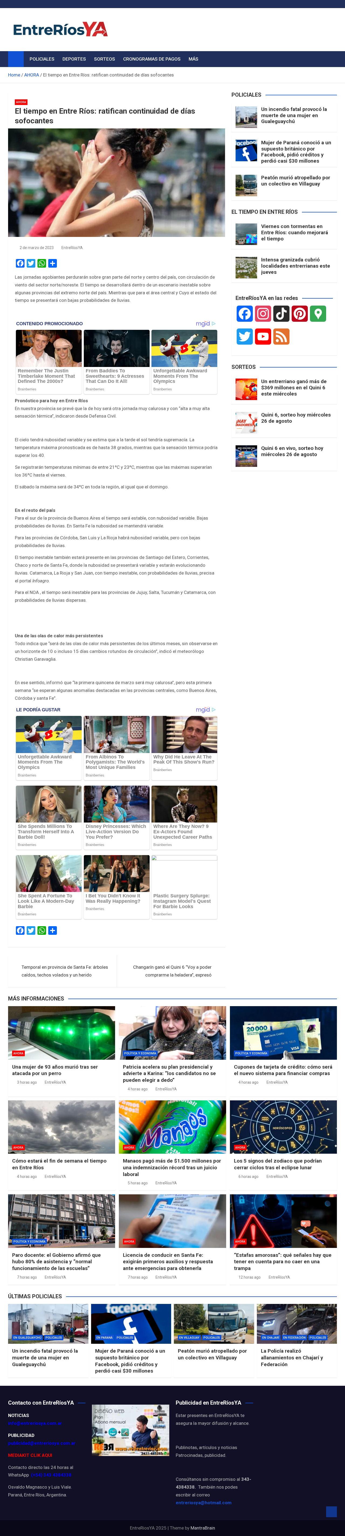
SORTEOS (104, 59)
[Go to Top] (331, 1511)
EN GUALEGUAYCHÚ (27, 1337)
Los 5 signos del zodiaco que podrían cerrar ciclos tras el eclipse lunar (278, 1164)
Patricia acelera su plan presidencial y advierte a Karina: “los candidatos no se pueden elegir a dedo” (169, 1073)
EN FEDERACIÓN (294, 1337)
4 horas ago (138, 1089)
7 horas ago (27, 1277)
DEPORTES (74, 59)
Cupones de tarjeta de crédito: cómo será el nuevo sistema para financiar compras (283, 1070)
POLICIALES (42, 59)
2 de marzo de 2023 (37, 248)
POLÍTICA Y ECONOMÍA (140, 1053)
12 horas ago (250, 1277)
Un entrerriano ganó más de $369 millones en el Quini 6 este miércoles (294, 387)
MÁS (193, 59)
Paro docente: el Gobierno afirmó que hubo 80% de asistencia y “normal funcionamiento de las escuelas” (56, 1261)
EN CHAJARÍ (270, 1337)
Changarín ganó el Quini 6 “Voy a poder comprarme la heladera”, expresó (172, 971)
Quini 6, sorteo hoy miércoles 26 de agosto (296, 418)
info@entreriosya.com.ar (35, 1423)
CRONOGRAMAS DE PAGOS (152, 59)
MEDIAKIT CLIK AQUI (30, 1455)
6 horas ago (248, 1176)
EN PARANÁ (104, 1337)
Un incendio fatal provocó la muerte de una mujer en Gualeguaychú (294, 115)
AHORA (21, 102)
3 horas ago (27, 1082)
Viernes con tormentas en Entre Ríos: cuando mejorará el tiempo (294, 232)
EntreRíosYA (72, 248)
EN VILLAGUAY (189, 1337)
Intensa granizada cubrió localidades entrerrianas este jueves (295, 266)
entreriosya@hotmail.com (204, 1502)
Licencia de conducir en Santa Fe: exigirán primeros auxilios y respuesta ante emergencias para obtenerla (168, 1261)
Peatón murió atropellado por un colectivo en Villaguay (295, 180)
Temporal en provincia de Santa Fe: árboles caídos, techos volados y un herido (65, 971)
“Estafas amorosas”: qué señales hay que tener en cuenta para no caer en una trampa (283, 1261)
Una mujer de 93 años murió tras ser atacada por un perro (55, 1070)
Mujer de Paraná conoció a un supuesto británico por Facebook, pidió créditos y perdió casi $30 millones (296, 151)
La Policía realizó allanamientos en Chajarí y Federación (292, 1357)
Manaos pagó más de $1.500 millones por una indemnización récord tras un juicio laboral (172, 1167)
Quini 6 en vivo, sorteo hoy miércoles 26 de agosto (292, 451)
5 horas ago (138, 1183)
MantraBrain (203, 1528)
